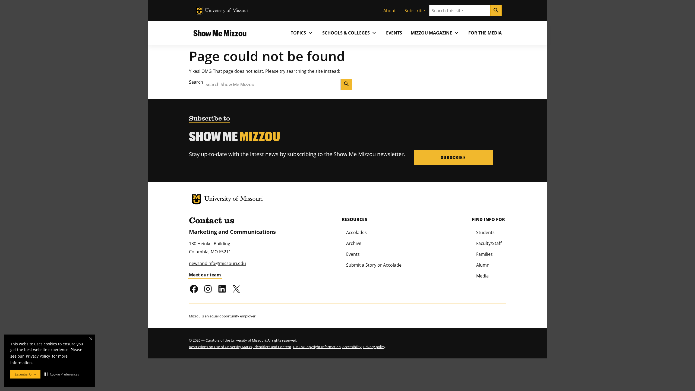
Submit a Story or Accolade (374, 265)
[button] (61, 374)
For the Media (485, 33)
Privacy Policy (38, 356)
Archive (353, 243)
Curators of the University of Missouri (236, 340)
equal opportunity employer (232, 316)
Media (482, 276)
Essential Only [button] (25, 374)
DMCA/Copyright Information (317, 346)
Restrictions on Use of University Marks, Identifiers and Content (240, 346)
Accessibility (352, 346)
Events (394, 33)
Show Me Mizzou (220, 33)
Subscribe (415, 11)
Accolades (356, 232)
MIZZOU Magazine (435, 33)
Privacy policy (374, 346)
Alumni (483, 265)
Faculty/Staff (489, 243)
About (389, 11)
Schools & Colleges (349, 33)
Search (196, 82)
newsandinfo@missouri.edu (217, 263)
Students (485, 232)
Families (484, 254)
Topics (302, 33)
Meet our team (205, 275)
